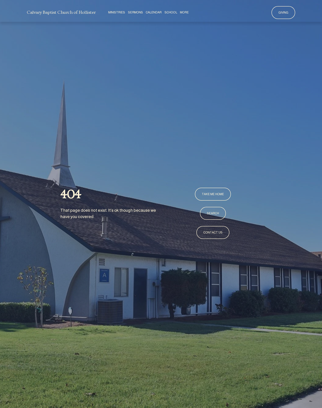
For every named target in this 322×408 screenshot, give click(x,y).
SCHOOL (171, 12)
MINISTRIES (116, 12)
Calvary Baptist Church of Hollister (61, 12)
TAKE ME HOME (213, 194)
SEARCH (213, 213)
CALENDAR (154, 12)
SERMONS (135, 12)
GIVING (283, 12)
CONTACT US (212, 232)
